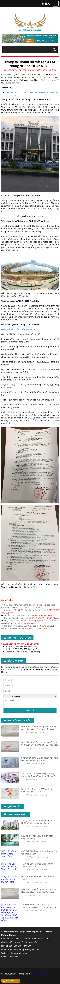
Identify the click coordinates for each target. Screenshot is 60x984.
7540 (27, 748)
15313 (28, 826)
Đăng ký (30, 711)
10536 (28, 870)
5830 (27, 795)
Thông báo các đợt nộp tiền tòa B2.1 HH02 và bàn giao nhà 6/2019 (38, 821)
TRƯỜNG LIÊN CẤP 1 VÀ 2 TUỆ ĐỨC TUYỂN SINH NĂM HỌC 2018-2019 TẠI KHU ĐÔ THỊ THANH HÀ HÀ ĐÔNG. (38, 907)
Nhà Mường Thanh (40, 973)
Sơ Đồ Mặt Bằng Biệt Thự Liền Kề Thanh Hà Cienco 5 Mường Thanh (40, 759)
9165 (27, 732)
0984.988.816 (12, 980)
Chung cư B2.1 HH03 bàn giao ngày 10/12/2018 (26, 610)
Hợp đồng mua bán (18, 720)
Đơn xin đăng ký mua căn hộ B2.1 (19, 618)
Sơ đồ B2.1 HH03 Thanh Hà (16, 615)
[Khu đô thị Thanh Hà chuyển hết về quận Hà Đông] (10, 844)
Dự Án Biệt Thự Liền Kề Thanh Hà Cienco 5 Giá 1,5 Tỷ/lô (36, 790)
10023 (28, 882)
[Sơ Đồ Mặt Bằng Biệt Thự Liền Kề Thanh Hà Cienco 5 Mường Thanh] (10, 767)
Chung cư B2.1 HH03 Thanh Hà (42, 70)
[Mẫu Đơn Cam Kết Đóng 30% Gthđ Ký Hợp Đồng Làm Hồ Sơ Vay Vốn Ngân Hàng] (10, 736)
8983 (27, 910)
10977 (28, 857)
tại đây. (33, 587)
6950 (27, 779)
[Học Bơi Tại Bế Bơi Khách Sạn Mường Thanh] (10, 881)
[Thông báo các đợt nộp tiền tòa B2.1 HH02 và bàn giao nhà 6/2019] (10, 829)
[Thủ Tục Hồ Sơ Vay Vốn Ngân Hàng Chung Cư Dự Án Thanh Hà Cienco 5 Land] (10, 782)
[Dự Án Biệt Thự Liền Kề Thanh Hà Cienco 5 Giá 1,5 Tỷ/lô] (10, 798)
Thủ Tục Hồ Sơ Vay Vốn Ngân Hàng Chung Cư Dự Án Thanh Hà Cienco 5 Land (38, 776)
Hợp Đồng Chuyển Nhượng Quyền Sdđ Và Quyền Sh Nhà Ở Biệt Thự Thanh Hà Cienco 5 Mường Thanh (39, 745)
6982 (27, 764)
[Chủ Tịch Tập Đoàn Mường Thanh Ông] (10, 856)
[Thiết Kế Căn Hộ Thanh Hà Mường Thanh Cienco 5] (10, 869)
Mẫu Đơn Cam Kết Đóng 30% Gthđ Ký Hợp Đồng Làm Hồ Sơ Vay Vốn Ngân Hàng (38, 729)
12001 (28, 842)
